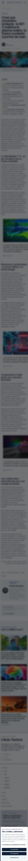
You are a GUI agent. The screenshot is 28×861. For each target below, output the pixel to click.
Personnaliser (14, 857)
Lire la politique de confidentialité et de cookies (13, 844)
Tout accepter (14, 853)
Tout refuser (14, 849)
